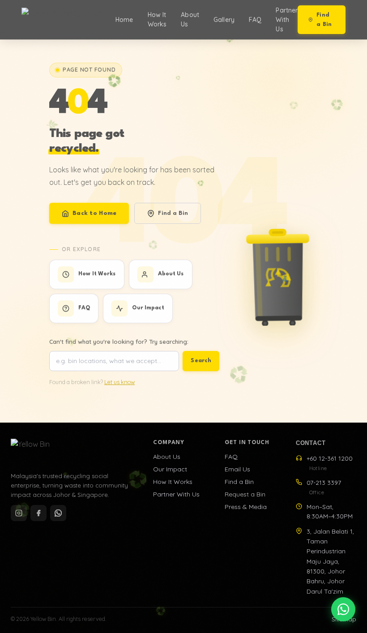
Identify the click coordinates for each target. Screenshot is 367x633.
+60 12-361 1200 (330, 462)
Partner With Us (287, 19)
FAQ (255, 20)
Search (201, 361)
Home (124, 20)
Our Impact (170, 469)
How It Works (157, 19)
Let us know (119, 382)
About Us (190, 19)
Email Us (237, 469)
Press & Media (246, 507)
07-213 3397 (324, 487)
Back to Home (94, 213)
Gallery (224, 20)
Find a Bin (324, 19)
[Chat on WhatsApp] (343, 609)
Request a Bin (245, 494)
